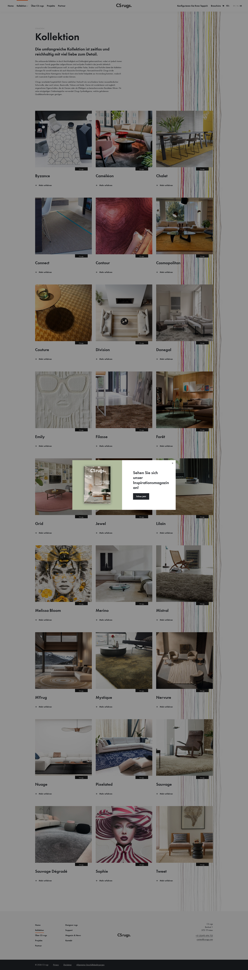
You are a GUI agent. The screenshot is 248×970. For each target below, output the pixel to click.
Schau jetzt (141, 496)
